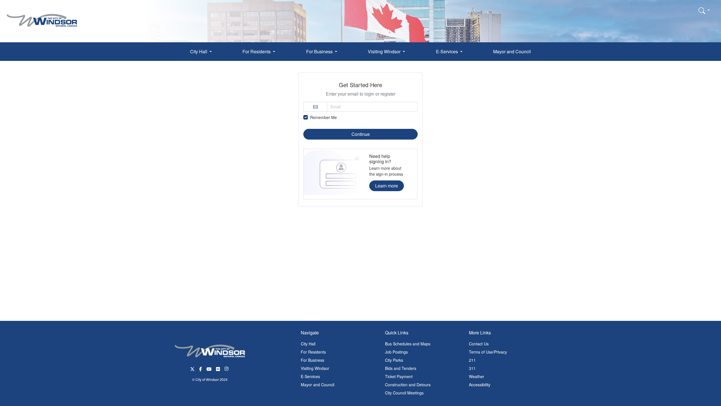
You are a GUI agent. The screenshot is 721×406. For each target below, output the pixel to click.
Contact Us (479, 344)
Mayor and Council (512, 51)
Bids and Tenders (400, 368)
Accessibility (479, 384)
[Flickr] (218, 368)
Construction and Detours (408, 384)
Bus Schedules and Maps (407, 344)
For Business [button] (320, 51)
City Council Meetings (404, 393)
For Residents (313, 352)
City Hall (308, 344)
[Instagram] (227, 368)
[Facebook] (200, 368)
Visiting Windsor (315, 368)
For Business (312, 360)
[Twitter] (192, 368)
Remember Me (323, 117)
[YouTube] (209, 368)
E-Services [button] (447, 51)
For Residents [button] (257, 51)
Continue (360, 134)
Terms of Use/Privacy (488, 352)
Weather (476, 376)
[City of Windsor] (42, 16)
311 (472, 368)
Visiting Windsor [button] (385, 51)
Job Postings (396, 352)
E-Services (310, 376)
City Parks (394, 360)
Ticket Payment (399, 376)
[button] (704, 10)
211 (472, 360)
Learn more (386, 185)
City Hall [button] (199, 51)
